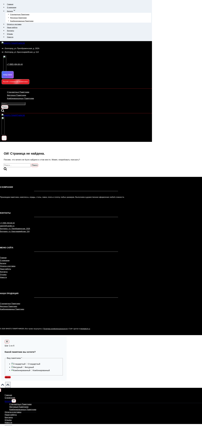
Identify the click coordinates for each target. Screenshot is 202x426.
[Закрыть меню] (0, 390)
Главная (10, 4)
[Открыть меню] (4, 138)
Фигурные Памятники (18, 18)
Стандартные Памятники (19, 14)
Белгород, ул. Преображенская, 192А (15, 229)
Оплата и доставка (14, 24)
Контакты (10, 31)
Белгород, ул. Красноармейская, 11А (15, 231)
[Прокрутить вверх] (2, 385)
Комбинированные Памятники (21, 21)
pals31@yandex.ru (7, 226)
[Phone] (3, 134)
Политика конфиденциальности (55, 329)
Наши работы (12, 27)
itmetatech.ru (85, 329)
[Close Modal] (7, 342)
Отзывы (10, 34)
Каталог (3, 263)
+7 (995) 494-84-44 (7, 223)
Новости (10, 37)
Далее (7, 377)
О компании (11, 7)
